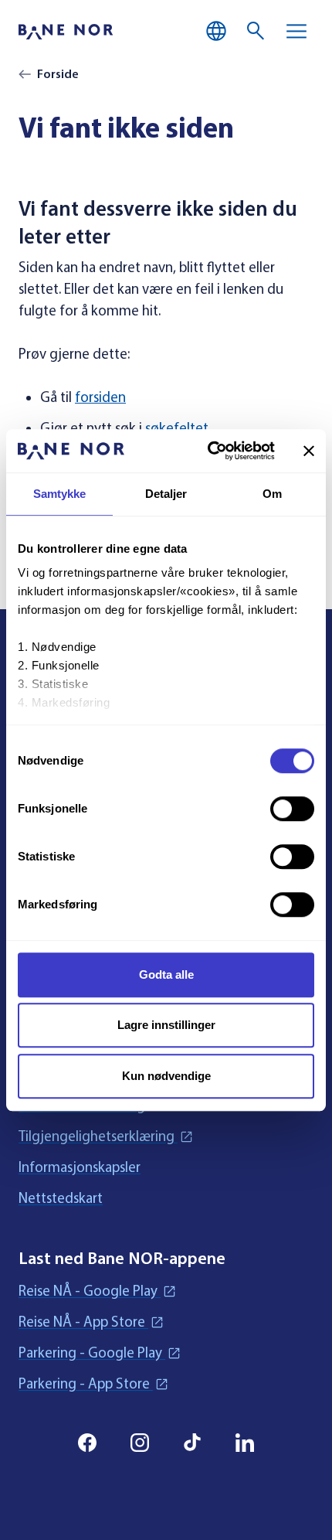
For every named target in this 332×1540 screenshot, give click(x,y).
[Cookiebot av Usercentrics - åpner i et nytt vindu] (209, 451)
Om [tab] (272, 493)
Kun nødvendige (166, 1075)
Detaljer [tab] (166, 493)
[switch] (292, 808)
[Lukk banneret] (308, 450)
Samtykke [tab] (59, 493)
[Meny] (296, 31)
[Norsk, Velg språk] (216, 31)
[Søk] (256, 31)
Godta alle (166, 974)
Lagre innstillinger (166, 1024)
